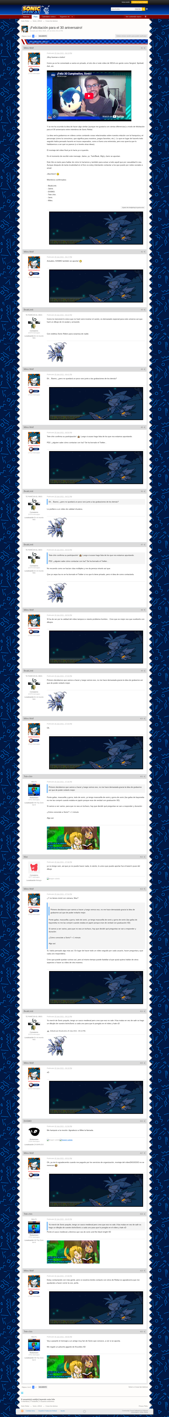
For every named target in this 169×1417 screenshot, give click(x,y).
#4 (142, 369)
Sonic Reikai (25, 1406)
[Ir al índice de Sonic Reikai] (60, 10)
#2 (142, 252)
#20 (141, 1332)
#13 (141, 889)
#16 (141, 1121)
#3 (142, 310)
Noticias (26, 17)
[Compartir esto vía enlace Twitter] (22, 1393)
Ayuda (63, 1411)
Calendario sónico (48, 17)
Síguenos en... (66, 17)
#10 (141, 719)
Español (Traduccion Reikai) (48, 1411)
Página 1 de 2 (26, 36)
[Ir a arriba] (84, 1411)
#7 (142, 545)
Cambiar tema (30, 1411)
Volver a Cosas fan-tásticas (138, 1387)
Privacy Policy (143, 1406)
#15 (141, 1063)
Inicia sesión (126, 2)
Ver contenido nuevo (133, 17)
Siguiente (43, 36)
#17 (141, 1153)
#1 (142, 48)
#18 (141, 1214)
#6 (142, 491)
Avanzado (147, 9)
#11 (141, 776)
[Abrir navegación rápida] (145, 17)
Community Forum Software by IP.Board (135, 1410)
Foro (35, 17)
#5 (142, 427)
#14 (141, 1011)
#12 (141, 857)
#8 (142, 610)
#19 (141, 1271)
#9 (142, 671)
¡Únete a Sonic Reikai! (139, 2)
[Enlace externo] (66, 1140)
